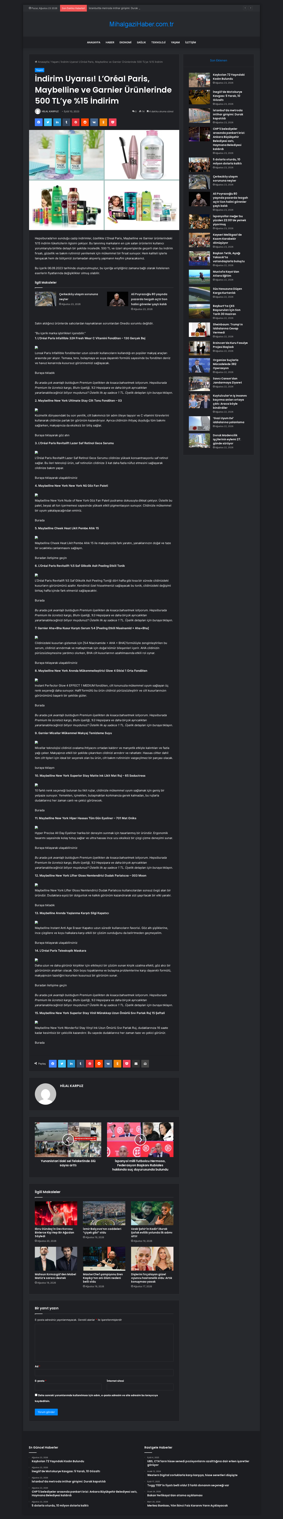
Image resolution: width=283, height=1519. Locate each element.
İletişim (190, 42)
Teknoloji (158, 42)
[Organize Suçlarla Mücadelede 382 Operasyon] (199, 365)
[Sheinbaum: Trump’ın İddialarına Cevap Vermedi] (199, 329)
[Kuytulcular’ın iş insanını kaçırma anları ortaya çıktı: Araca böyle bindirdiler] (199, 401)
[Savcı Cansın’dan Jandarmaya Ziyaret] (199, 384)
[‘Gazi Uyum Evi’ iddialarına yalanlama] (199, 423)
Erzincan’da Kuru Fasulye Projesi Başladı (230, 345)
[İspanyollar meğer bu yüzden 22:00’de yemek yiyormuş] (199, 221)
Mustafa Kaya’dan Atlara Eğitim (226, 274)
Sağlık (141, 42)
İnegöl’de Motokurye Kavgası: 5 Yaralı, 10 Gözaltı (227, 96)
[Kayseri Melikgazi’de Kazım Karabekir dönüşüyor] (199, 240)
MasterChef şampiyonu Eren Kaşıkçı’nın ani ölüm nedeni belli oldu (103, 1278)
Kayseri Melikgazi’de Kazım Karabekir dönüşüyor (227, 239)
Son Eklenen (218, 60)
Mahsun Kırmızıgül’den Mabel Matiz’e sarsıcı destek (55, 1276)
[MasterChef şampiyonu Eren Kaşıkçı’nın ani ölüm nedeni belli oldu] (104, 1259)
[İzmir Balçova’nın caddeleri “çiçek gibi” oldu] (104, 1213)
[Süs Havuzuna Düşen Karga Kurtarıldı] (199, 294)
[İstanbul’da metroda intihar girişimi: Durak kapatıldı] (199, 115)
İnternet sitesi (115, 1380)
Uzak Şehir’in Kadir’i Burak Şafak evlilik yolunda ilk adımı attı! (151, 1232)
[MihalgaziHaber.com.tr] (141, 24)
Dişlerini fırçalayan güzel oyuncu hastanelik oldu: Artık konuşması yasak (151, 1278)
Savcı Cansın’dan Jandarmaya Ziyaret (227, 380)
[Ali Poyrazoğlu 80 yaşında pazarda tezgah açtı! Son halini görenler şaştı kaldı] (117, 299)
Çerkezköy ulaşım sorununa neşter (225, 179)
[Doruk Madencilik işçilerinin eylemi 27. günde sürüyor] (199, 440)
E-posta (40, 1380)
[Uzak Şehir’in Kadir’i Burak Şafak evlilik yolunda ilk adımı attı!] (152, 1213)
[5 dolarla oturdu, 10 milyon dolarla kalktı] (199, 164)
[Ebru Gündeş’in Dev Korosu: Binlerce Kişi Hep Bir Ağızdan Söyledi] (56, 1213)
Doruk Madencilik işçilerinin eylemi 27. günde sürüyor (227, 439)
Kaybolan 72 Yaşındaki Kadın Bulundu (229, 77)
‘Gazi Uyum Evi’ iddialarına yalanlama (228, 420)
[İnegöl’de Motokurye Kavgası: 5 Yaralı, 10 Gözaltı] (199, 97)
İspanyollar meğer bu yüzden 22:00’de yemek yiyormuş (229, 220)
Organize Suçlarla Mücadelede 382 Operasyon (225, 364)
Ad (37, 1366)
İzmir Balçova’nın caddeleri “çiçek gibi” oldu (102, 1230)
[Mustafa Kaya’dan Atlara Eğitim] (199, 277)
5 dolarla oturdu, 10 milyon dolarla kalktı (227, 161)
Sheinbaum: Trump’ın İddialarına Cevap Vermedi (228, 328)
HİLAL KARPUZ (50, 111)
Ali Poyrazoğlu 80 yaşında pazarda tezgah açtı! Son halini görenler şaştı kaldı (149, 299)
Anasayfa (93, 42)
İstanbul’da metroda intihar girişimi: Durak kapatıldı (118, 8)
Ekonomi (125, 42)
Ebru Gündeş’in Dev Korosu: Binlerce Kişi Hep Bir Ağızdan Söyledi (54, 1232)
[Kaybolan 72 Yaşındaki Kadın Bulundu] (199, 80)
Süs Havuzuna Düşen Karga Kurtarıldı (227, 291)
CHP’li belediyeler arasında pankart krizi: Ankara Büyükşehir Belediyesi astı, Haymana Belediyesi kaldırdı (229, 139)
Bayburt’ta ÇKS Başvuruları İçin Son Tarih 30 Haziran (226, 310)
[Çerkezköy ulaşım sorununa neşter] (45, 299)
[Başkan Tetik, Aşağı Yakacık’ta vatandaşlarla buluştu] (199, 258)
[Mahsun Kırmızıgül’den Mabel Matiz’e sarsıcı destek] (56, 1259)
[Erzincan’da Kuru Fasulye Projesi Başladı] (199, 348)
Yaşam (175, 42)
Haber (110, 42)
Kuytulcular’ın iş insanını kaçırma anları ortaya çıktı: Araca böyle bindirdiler (230, 402)
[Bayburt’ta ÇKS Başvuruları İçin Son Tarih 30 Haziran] (199, 311)
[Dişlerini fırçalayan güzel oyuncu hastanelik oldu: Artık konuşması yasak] (152, 1259)
